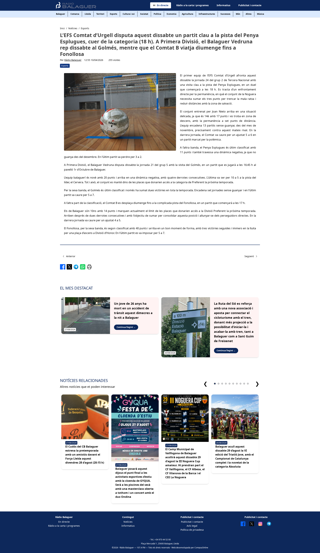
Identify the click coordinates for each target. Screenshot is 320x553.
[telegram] (76, 266)
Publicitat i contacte (249, 5)
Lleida (88, 14)
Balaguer (60, 14)
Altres (249, 14)
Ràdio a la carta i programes (192, 5)
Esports (113, 14)
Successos (225, 14)
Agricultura (187, 14)
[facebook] (62, 266)
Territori (100, 14)
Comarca (74, 14)
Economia (171, 14)
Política (157, 14)
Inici (62, 28)
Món (238, 14)
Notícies (128, 521)
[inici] (76, 5)
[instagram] (260, 523)
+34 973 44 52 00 (163, 539)
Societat (144, 14)
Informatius (223, 5)
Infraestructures (207, 14)
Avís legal (192, 525)
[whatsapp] (82, 266)
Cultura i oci (129, 14)
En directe (162, 5)
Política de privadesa (192, 529)
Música (260, 14)
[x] (69, 266)
